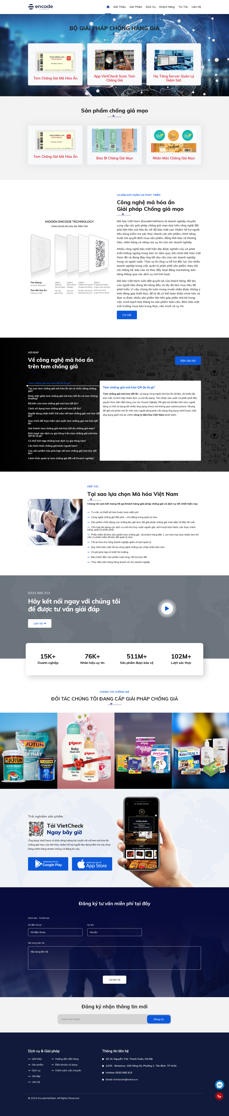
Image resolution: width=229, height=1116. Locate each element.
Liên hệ (196, 6)
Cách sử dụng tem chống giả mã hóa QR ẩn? (54, 408)
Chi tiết (126, 315)
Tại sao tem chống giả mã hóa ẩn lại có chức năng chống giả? (62, 389)
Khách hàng (167, 6)
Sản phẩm (135, 6)
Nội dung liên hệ (36, 943)
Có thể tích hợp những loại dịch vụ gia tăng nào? (57, 440)
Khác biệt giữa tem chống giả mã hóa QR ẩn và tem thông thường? (63, 397)
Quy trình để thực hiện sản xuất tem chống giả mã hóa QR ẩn (63, 422)
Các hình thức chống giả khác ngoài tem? (52, 445)
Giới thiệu (119, 6)
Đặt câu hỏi (188, 360)
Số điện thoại (35, 924)
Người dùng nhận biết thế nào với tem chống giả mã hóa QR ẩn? (64, 414)
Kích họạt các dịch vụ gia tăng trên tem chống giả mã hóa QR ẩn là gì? (62, 434)
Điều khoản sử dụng (66, 1064)
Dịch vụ (151, 6)
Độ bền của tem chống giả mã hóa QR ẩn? (53, 403)
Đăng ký (159, 1019)
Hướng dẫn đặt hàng (67, 1058)
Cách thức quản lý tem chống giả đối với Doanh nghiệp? (61, 458)
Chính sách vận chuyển (68, 1070)
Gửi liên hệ (114, 979)
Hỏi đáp (36, 1076)
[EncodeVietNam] (40, 6)
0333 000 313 (123, 1072)
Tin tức (183, 6)
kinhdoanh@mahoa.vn (125, 1079)
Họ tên (90, 924)
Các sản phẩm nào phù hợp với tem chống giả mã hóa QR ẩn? (62, 452)
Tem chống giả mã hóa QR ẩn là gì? (49, 383)
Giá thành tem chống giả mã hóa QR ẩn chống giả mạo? (61, 428)
